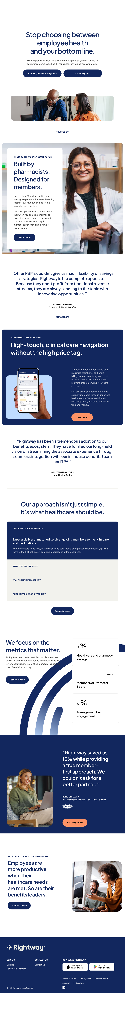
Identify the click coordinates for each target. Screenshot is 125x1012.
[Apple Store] (75, 967)
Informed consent (101, 979)
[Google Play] (102, 967)
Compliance (80, 983)
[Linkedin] (63, 987)
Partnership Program (16, 968)
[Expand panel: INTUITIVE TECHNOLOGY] (62, 566)
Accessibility (66, 983)
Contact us (40, 965)
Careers (10, 965)
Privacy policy (86, 979)
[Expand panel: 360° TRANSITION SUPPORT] (62, 580)
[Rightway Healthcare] (26, 948)
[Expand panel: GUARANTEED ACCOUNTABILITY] (62, 594)
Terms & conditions (69, 979)
